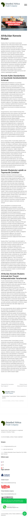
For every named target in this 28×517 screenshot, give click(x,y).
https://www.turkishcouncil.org (8, 482)
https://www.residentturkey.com (8, 494)
